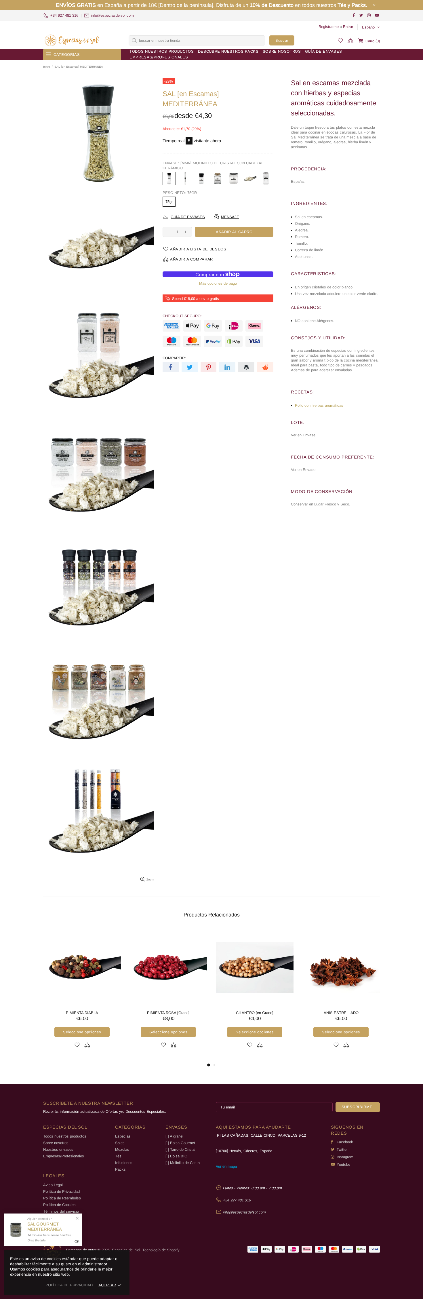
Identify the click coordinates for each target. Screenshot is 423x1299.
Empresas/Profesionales (63, 1156)
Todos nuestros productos (64, 1136)
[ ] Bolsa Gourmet (180, 1143)
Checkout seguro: (182, 316)
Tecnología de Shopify (161, 1250)
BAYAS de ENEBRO (82, 1013)
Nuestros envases (58, 1149)
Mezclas (122, 1149)
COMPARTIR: (174, 358)
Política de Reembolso (62, 1198)
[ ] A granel (174, 1136)
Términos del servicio (61, 1211)
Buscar (281, 40)
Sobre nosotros (55, 1143)
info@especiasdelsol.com (112, 15)
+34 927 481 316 (64, 15)
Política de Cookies (59, 1205)
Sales (120, 1143)
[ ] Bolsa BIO (176, 1156)
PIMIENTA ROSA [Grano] (341, 1013)
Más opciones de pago (218, 283)
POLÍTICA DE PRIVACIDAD (69, 1285)
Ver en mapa (226, 1166)
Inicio (46, 66)
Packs (120, 1169)
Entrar (348, 26)
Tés (118, 1156)
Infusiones (123, 1163)
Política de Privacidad (61, 1191)
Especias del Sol (72, 40)
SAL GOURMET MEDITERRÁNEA (44, 1227)
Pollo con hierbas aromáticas (319, 405)
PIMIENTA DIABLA (255, 1013)
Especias (123, 1136)
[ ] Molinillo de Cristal (183, 1163)
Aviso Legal (53, 1185)
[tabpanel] (82, 995)
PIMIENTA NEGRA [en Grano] (168, 1013)
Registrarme (329, 26)
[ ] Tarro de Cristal (180, 1149)
